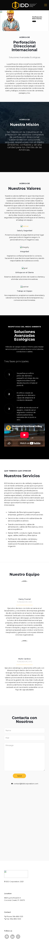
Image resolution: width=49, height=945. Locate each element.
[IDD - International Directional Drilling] (24, 5)
